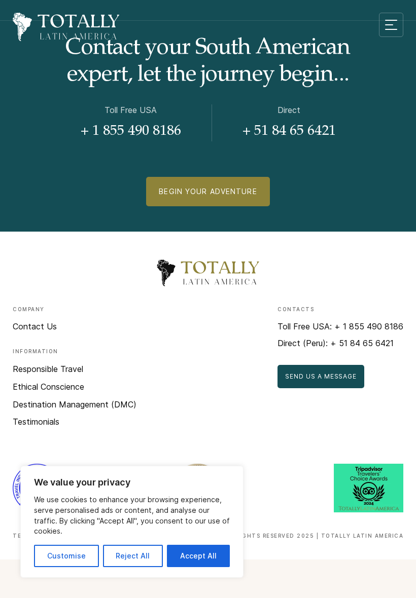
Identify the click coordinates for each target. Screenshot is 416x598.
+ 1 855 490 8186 (131, 132)
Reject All (133, 555)
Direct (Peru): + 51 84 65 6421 (336, 343)
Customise (66, 555)
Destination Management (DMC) (74, 404)
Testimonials (36, 422)
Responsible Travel (48, 369)
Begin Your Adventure (208, 191)
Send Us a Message (321, 376)
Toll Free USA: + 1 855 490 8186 (340, 326)
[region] (132, 522)
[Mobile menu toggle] (391, 25)
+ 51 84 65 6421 (289, 132)
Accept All (198, 555)
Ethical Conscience (48, 387)
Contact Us (35, 326)
